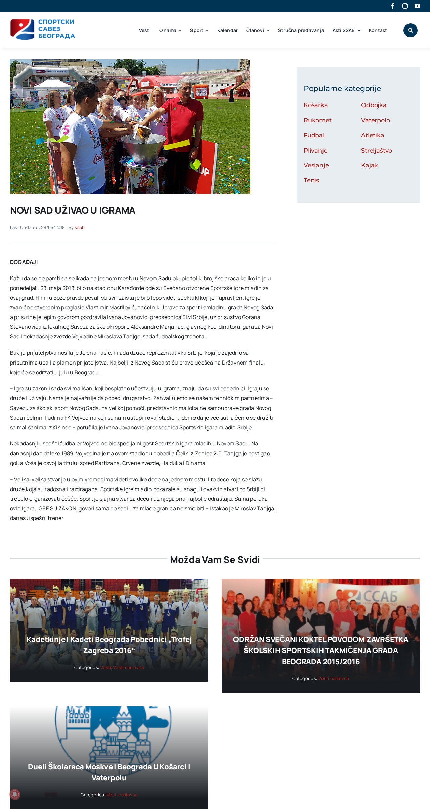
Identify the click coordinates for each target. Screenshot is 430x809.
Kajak (369, 165)
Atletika (372, 135)
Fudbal (314, 135)
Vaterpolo (375, 120)
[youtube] (417, 6)
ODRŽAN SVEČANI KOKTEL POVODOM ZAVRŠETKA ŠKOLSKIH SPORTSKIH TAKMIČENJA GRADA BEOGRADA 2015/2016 (320, 650)
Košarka (316, 105)
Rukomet (318, 120)
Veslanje (316, 165)
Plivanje (316, 150)
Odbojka (374, 105)
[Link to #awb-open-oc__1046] (410, 30)
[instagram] (405, 6)
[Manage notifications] (14, 794)
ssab (80, 227)
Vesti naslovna (128, 667)
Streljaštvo (376, 150)
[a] (130, 62)
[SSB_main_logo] (43, 21)
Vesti (105, 667)
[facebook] (392, 6)
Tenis (311, 180)
